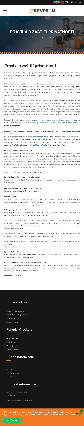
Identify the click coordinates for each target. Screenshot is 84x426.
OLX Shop (9, 369)
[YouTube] (80, 2)
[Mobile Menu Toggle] (5, 10)
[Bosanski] (66, 2)
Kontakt (9, 377)
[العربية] (59, 2)
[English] (55, 2)
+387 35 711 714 (11, 395)
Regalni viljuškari (12, 349)
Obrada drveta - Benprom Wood (17, 315)
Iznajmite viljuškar (12, 322)
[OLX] (72, 2)
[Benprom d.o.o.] (42, 10)
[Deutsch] (63, 2)
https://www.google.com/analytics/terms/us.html (22, 191)
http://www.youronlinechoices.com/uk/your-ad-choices (24, 247)
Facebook (9, 366)
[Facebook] (76, 2)
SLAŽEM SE (12, 420)
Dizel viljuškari (11, 342)
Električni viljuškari (12, 338)
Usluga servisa (11, 318)
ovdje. (78, 415)
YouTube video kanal (13, 373)
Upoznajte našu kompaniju (15, 311)
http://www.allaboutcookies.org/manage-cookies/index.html (33, 226)
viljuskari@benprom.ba (71, 114)
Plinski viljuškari (11, 346)
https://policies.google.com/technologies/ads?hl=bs (23, 172)
